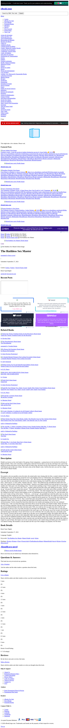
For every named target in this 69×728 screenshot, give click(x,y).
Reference (3, 90)
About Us (7, 672)
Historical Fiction (6, 64)
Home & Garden (5, 67)
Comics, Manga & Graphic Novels (10, 48)
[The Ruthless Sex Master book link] (16, 240)
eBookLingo (6, 9)
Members (7, 25)
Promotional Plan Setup (11, 692)
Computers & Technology (8, 50)
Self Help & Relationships (8, 98)
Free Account (8, 29)
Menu (2, 16)
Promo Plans (8, 30)
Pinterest (6, 711)
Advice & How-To (6, 37)
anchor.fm (3, 274)
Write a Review (5, 662)
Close (2, 243)
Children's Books (6, 45)
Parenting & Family (6, 84)
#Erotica (9, 541)
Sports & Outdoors (6, 101)
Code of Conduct (9, 678)
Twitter (6, 709)
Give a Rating (5, 575)
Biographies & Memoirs (7, 40)
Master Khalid (26, 538)
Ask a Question (5, 564)
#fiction (58, 541)
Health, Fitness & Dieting (8, 62)
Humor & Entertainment (7, 71)
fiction (36, 538)
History (3, 66)
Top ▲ (3, 726)
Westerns (3, 116)
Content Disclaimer (9, 675)
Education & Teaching (7, 54)
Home (2, 234)
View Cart (7, 32)
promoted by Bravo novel (8, 255)
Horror (3, 69)
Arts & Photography (6, 38)
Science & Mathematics (7, 95)
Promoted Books (9, 24)
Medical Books (5, 77)
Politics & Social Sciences (8, 88)
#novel (54, 541)
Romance (3, 93)
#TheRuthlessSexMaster (36, 541)
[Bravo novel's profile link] (13, 550)
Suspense (3, 105)
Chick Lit (3, 43)
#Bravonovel (4, 543)
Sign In (6, 27)
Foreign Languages (6, 61)
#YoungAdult (25, 541)
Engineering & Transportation (9, 56)
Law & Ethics (5, 72)
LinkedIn (7, 713)
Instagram (7, 716)
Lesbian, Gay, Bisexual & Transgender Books (14, 74)
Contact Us (7, 682)
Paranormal (4, 82)
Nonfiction (4, 80)
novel (32, 538)
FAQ (5, 683)
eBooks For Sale (9, 21)
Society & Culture (6, 100)
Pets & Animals (5, 85)
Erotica (3, 58)
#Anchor (63, 541)
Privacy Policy (8, 677)
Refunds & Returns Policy (11, 674)
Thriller (3, 108)
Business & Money (6, 41)
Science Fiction (5, 96)
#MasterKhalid (47, 541)
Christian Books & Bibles (8, 46)
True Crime (4, 111)
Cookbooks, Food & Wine (8, 51)
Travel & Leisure (5, 109)
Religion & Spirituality (7, 92)
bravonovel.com (11, 274)
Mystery (3, 79)
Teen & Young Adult (6, 106)
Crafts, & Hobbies (6, 53)
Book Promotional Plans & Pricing (14, 690)
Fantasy (3, 59)
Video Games (4, 113)
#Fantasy (14, 541)
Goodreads (7, 714)
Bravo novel (9, 547)
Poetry (2, 87)
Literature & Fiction (6, 75)
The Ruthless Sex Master (14, 538)
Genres (6, 19)
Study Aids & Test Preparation (9, 103)
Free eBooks (8, 22)
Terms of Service (9, 680)
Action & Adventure (6, 35)
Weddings (3, 114)
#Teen (19, 541)
